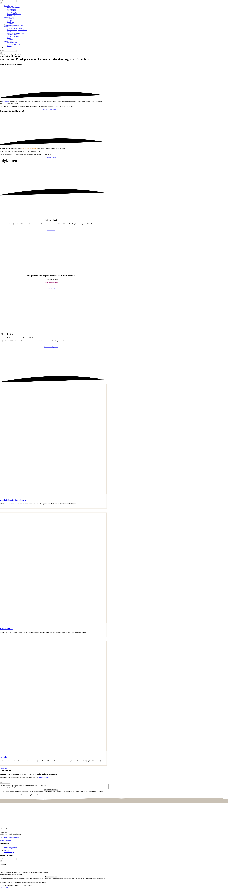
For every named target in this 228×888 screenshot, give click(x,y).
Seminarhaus (5, 101)
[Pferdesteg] (51, 216)
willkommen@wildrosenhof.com (9, 837)
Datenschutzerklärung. (44, 777)
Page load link (4, 887)
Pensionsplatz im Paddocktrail (29, 148)
